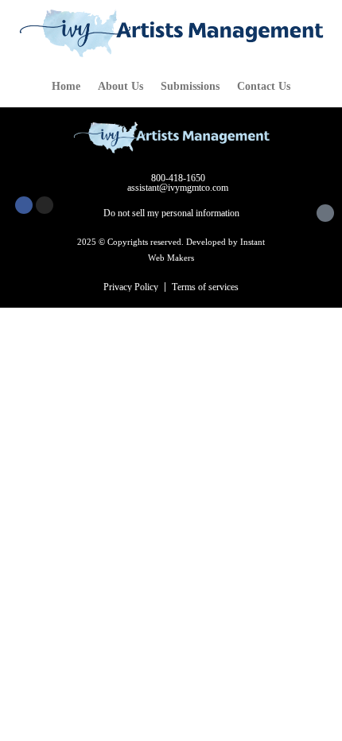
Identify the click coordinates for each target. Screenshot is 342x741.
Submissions (190, 86)
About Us (120, 86)
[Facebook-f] (24, 205)
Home (66, 86)
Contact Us (263, 86)
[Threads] (304, 213)
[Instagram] (44, 205)
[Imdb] (325, 213)
